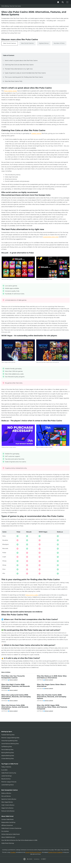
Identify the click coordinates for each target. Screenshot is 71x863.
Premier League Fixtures (8, 781)
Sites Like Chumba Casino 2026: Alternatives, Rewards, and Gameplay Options (51, 696)
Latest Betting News (7, 784)
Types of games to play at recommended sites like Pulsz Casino (25, 73)
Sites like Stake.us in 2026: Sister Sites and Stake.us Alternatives (52, 677)
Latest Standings (6, 776)
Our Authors (5, 831)
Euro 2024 (4, 770)
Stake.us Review (6, 793)
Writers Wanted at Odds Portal (10, 834)
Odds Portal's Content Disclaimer (11, 828)
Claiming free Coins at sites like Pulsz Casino (19, 65)
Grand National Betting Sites (10, 743)
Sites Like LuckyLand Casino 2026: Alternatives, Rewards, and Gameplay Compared (16, 696)
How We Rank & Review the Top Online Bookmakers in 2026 (19, 840)
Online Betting (5, 6)
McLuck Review (6, 796)
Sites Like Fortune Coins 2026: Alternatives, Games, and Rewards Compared (14, 707)
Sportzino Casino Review (8, 799)
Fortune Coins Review (7, 811)
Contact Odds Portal (7, 819)
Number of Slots (59, 43)
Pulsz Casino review (10, 91)
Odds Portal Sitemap (7, 843)
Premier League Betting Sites (10, 737)
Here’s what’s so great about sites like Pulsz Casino (21, 60)
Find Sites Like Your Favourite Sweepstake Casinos (13, 677)
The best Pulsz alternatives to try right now (19, 69)
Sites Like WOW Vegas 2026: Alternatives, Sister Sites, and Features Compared (52, 707)
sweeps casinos (36, 133)
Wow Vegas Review (7, 802)
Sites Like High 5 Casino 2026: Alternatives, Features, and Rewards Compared (15, 686)
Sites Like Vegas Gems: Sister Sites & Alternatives (51, 685)
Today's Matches (6, 767)
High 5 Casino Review (7, 805)
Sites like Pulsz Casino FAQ (13, 81)
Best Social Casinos (9, 43)
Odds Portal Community (8, 773)
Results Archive (6, 779)
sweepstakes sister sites (50, 237)
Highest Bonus (44, 43)
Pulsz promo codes (32, 595)
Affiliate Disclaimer (7, 825)
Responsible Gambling (8, 822)
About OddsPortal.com (8, 837)
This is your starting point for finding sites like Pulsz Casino (24, 77)
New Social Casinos (27, 43)
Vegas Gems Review (7, 808)
